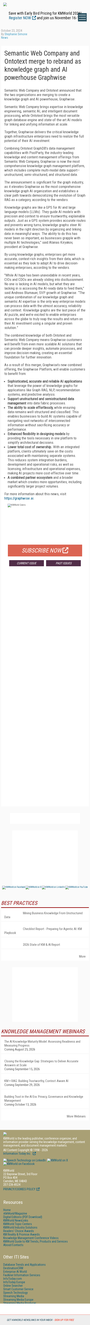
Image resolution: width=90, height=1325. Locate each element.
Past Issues (63, 563)
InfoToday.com (12, 1278)
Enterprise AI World (15, 1271)
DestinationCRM (13, 1268)
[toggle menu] (82, 17)
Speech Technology (15, 1292)
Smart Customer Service (18, 1289)
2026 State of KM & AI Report (41, 945)
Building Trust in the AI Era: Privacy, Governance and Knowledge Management (43, 1099)
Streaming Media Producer (19, 1303)
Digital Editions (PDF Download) (22, 1217)
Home (7, 1210)
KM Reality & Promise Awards (21, 1234)
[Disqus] (45, 634)
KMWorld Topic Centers (17, 1224)
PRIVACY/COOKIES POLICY (19, 1189)
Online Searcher (13, 1285)
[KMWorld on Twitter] (57, 1160)
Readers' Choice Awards (18, 1231)
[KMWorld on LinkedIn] (24, 1160)
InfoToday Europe (14, 1282)
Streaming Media (13, 1296)
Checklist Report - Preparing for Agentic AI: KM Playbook (43, 931)
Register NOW (20, 18)
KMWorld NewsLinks (15, 1220)
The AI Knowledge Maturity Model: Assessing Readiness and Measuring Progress (42, 1043)
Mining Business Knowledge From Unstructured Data (43, 915)
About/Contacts (13, 1245)
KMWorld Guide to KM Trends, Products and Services (35, 1241)
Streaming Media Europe (18, 1299)
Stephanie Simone (16, 34)
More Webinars (76, 1116)
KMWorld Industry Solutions (20, 1227)
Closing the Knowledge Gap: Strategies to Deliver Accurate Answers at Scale (41, 1063)
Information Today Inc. (17, 1153)
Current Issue (26, 563)
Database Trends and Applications (24, 1264)
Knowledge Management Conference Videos (31, 1238)
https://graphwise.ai (18, 498)
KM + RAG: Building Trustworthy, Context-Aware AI (36, 1081)
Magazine (15, 1213)
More (82, 956)
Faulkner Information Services (21, 1275)
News (4, 37)
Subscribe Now (41, 550)
